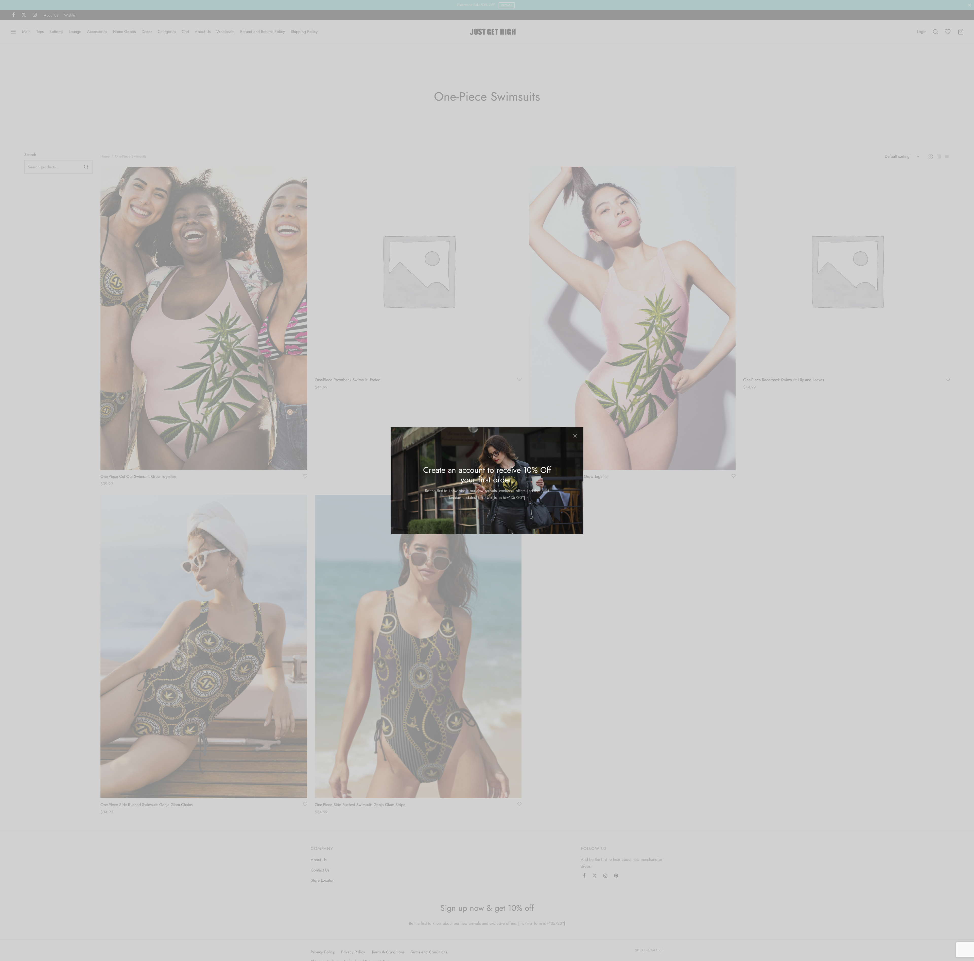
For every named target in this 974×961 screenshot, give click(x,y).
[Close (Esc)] (575, 435)
